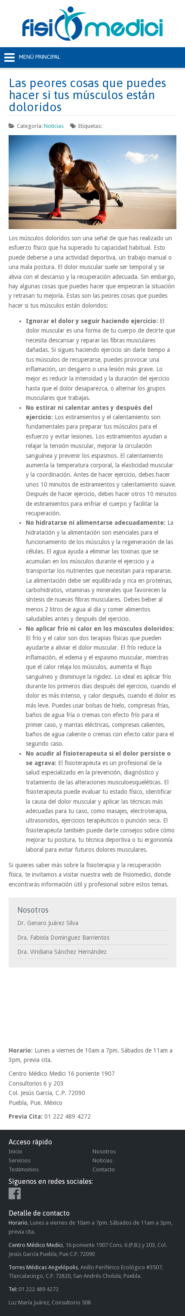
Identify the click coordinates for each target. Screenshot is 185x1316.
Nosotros (104, 1151)
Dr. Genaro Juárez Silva (47, 923)
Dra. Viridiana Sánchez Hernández (62, 951)
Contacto (103, 1169)
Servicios (20, 1160)
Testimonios (24, 1169)
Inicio (15, 1151)
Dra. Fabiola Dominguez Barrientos (63, 937)
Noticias (54, 126)
